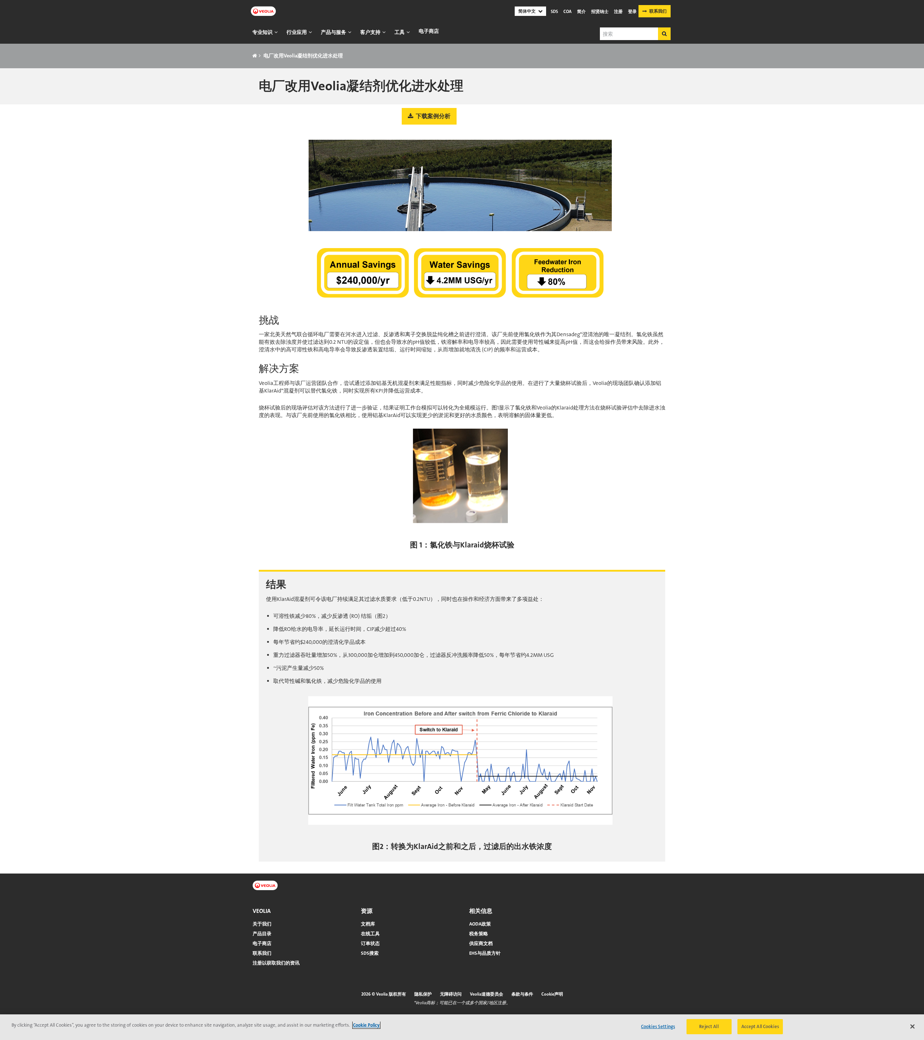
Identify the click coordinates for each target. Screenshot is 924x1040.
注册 (618, 11)
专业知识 (262, 32)
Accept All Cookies (760, 1026)
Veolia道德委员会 (486, 994)
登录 (632, 11)
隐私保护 (423, 994)
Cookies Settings (658, 1026)
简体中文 (527, 11)
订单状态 (370, 943)
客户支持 (370, 32)
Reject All (708, 1026)
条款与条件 (522, 994)
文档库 (368, 924)
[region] (462, 1027)
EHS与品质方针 (485, 953)
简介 (581, 11)
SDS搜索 (370, 953)
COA (567, 11)
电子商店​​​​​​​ (429, 31)
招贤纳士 (600, 11)
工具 (400, 32)
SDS (554, 11)
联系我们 (658, 11)
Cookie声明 (552, 994)
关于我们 (262, 924)
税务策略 (478, 934)
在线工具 (370, 934)
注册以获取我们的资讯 (276, 963)
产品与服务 (333, 32)
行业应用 (297, 32)
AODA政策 (480, 924)
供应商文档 (481, 943)
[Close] (912, 1026)
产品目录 (262, 934)
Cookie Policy (366, 1025)
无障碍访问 (451, 994)
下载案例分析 (432, 116)
